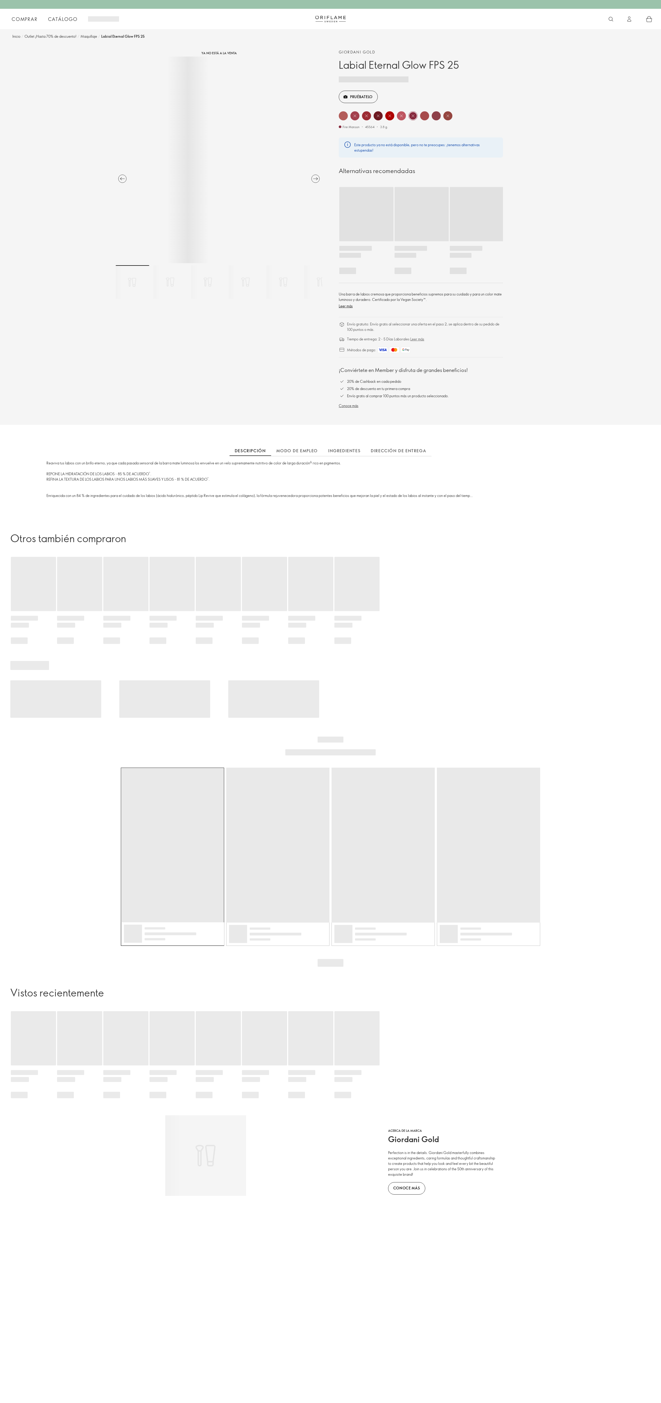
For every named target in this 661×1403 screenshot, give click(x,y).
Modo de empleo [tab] (297, 451)
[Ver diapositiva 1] (132, 282)
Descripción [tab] (250, 451)
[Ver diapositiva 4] (245, 282)
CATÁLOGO (63, 19)
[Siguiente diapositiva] (315, 179)
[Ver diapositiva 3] (208, 282)
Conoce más (348, 405)
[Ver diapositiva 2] (170, 282)
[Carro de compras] (649, 19)
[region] (219, 160)
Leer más (346, 305)
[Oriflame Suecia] (330, 19)
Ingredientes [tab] (344, 451)
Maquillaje (89, 36)
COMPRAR (25, 19)
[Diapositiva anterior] (122, 179)
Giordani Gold (357, 52)
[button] (343, 115)
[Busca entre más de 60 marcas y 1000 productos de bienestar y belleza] (611, 19)
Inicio (16, 36)
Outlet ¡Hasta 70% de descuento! (50, 36)
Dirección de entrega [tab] (398, 451)
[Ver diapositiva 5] (283, 282)
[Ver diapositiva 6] (321, 282)
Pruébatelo (361, 96)
